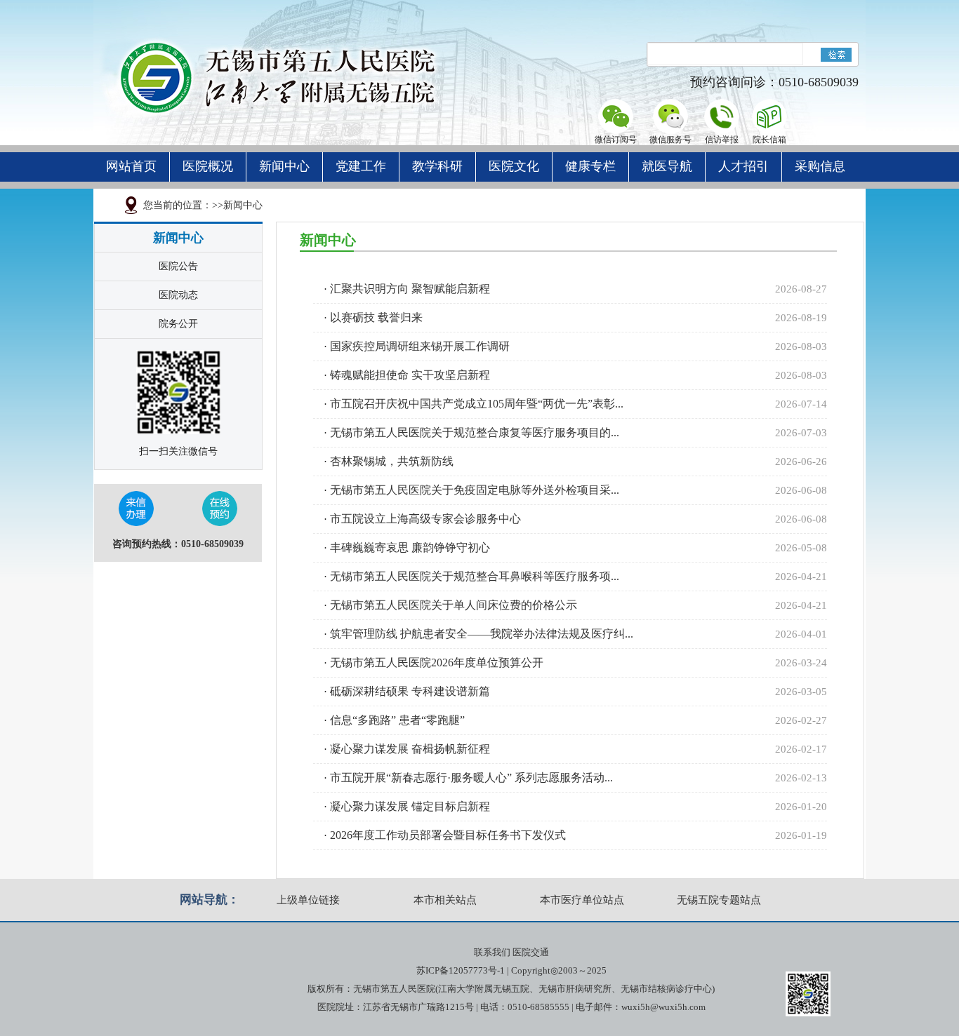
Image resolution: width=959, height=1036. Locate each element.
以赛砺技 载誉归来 (376, 317)
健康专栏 (590, 166)
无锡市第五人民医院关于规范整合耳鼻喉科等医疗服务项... (474, 576)
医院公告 (178, 266)
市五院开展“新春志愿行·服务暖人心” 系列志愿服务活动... (471, 777)
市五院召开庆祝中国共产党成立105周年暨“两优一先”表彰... (476, 404)
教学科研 (437, 166)
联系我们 (492, 952)
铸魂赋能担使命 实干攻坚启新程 (410, 375)
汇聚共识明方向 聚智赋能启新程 (410, 289)
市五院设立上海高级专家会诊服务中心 (425, 519)
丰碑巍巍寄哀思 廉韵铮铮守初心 (410, 547)
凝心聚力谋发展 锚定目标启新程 (410, 806)
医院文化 (514, 166)
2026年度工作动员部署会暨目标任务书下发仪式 (448, 835)
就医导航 (667, 166)
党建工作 (361, 166)
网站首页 (131, 166)
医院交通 (530, 952)
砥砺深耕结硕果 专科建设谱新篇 (410, 691)
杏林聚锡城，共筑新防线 (392, 461)
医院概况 (208, 166)
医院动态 (178, 295)
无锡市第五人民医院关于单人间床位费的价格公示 (453, 605)
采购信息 (820, 166)
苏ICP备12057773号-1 (460, 970)
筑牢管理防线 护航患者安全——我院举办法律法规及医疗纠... (481, 634)
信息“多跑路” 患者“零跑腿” (397, 720)
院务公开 (178, 323)
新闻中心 (284, 166)
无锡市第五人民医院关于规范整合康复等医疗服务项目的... (474, 432)
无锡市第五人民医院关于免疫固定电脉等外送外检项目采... (474, 490)
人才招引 (743, 166)
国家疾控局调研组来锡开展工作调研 (420, 346)
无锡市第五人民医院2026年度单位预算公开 (436, 662)
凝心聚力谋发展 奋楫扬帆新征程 (410, 749)
